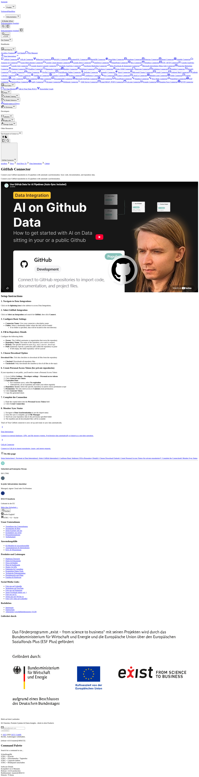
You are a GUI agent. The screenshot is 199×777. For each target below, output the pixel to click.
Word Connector (106, 79)
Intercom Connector (142, 69)
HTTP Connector (186, 82)
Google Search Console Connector (43, 66)
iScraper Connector (53, 82)
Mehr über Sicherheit (9, 507)
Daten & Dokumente (13, 561)
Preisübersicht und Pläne (14, 575)
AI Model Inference (10, 100)
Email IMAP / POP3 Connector (111, 82)
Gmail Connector (162, 72)
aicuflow (4, 164)
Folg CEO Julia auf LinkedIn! (16, 599)
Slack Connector (124, 72)
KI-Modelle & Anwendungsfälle (17, 546)
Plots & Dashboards (13, 565)
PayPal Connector (48, 72)
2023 (4, 735)
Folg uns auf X (11, 594)
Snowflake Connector (116, 59)
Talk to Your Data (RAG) (27, 89)
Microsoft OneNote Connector (86, 79)
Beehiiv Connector (70, 69)
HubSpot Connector (87, 69)
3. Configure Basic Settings (68, 458)
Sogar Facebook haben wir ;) (16, 592)
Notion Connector (75, 76)
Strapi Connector (167, 59)
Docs (12, 164)
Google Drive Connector (82, 63)
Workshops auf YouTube (14, 588)
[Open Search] (3, 26)
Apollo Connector (17, 72)
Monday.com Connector (158, 76)
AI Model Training (10, 96)
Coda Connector (17, 79)
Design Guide (8, 124)
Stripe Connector (33, 72)
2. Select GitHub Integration (47, 458)
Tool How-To (8, 50)
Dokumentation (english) (10, 23)
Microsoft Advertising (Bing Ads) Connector (158, 66)
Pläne (9, 11)
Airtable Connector (183, 59)
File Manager (33, 53)
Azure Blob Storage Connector (31, 63)
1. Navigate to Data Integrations (25, 458)
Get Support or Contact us (10, 134)
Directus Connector (152, 59)
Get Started (5, 40)
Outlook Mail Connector (180, 72)
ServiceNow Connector (19, 82)
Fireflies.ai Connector (41, 76)
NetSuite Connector (91, 72)
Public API (7, 120)
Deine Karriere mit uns (14, 531)
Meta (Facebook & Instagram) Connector (125, 66)
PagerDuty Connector (178, 79)
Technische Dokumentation (15, 573)
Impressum (9, 608)
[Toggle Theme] (4, 137)
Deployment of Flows (12, 104)
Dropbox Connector (152, 63)
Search (6, 35)
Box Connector (136, 63)
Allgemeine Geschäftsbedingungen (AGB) (21, 612)
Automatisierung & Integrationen (17, 548)
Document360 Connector (63, 79)
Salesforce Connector (105, 69)
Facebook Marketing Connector (95, 66)
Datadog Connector (142, 79)
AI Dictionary (8, 107)
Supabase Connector (134, 59)
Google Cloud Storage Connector (58, 63)
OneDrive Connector (101, 63)
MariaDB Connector (97, 59)
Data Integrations (10, 56)
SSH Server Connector (89, 82)
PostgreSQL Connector (79, 59)
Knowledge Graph (46, 89)
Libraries (7, 117)
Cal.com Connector (133, 82)
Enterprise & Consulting (14, 569)
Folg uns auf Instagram (14, 590)
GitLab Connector (26, 59)
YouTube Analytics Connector (70, 66)
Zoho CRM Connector (124, 69)
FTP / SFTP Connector (170, 63)
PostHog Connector (35, 69)
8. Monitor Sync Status (189, 458)
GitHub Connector (10, 59)
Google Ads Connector (19, 66)
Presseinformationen (13, 535)
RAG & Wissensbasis (13, 550)
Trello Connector (176, 76)
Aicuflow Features (7, 53)
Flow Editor (7, 86)
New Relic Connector (159, 79)
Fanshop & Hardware (13, 577)
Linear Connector (123, 76)
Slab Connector (31, 79)
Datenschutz (10, 610)
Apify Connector (37, 82)
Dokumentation (11, 17)
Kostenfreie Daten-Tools (14, 571)
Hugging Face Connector (168, 82)
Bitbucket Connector (43, 59)
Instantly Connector (108, 72)
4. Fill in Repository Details (88, 458)
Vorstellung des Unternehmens (17, 526)
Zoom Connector (24, 76)
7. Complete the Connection (170, 458)
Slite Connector (45, 79)
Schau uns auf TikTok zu (15, 597)
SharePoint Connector (120, 63)
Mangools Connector (53, 69)
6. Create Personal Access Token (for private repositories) (139, 458)
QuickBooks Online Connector (69, 72)
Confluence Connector (93, 76)
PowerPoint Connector (123, 79)
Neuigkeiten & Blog (13, 529)
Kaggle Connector (150, 82)
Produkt (9, 7)
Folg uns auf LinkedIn (14, 586)
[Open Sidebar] (8, 26)
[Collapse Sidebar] (21, 30)
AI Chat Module (10, 89)
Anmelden (5, 731)
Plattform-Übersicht (13, 559)
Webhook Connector (70, 82)
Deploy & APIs (11, 567)
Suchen (7, 511)
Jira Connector (109, 76)
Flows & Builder (12, 563)
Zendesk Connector (178, 69)
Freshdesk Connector (160, 69)
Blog (13, 11)
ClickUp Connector (140, 76)
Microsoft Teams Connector (143, 72)
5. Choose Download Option (108, 458)
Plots (5, 93)
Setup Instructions (7, 458)
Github (47, 164)
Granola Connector (59, 76)
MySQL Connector (61, 59)
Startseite (4, 2)
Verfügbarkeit (10, 537)
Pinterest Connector (18, 69)
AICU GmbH (16, 735)
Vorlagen (4, 11)
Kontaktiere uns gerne (14, 533)
